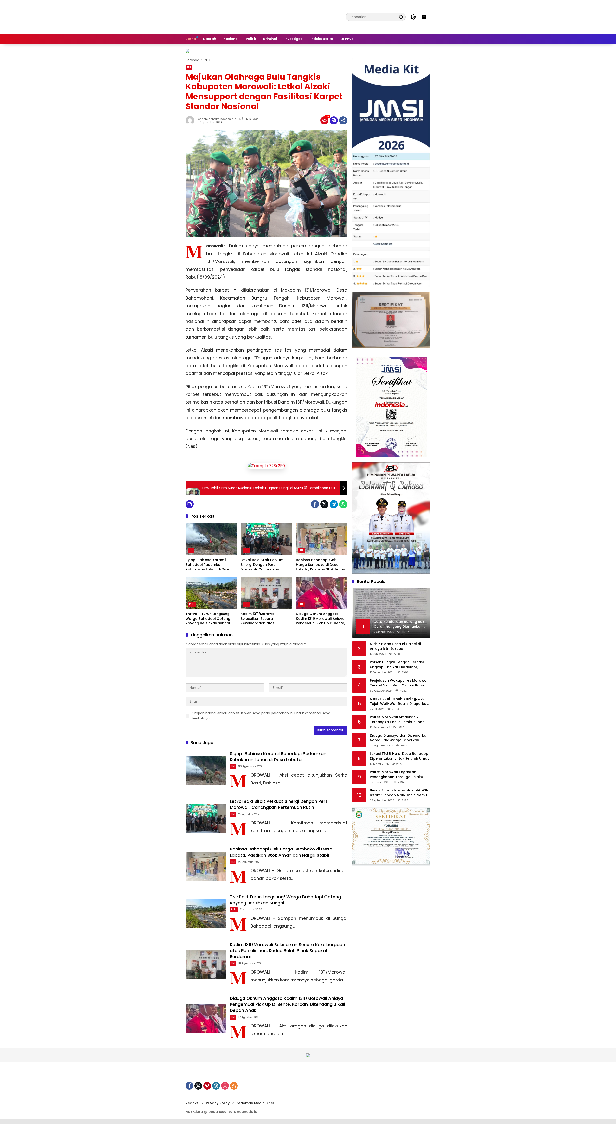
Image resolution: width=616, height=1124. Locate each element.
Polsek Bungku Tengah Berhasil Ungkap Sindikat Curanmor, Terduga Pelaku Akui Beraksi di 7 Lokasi (398, 664)
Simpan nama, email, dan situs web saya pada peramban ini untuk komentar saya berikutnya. (261, 716)
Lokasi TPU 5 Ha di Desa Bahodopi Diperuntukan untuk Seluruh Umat (399, 756)
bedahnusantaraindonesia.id (217, 119)
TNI (189, 67)
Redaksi (192, 1103)
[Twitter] (324, 504)
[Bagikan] (343, 120)
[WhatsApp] (343, 504)
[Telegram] (334, 504)
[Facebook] (315, 504)
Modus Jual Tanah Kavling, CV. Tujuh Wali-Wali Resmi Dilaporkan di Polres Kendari (399, 701)
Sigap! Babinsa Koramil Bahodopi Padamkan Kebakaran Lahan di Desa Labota (208, 565)
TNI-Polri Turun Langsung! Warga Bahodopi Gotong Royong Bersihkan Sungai (208, 619)
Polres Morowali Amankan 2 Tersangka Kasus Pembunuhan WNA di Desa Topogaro (397, 719)
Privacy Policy (218, 1103)
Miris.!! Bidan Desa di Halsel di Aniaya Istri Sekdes (395, 646)
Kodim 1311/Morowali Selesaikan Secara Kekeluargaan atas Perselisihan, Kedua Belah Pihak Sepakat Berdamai (263, 619)
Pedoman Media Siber (255, 1103)
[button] (401, 17)
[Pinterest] (207, 1086)
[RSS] (234, 1086)
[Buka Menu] (424, 17)
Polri (192, 604)
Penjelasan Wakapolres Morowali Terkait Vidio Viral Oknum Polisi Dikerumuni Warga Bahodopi (399, 683)
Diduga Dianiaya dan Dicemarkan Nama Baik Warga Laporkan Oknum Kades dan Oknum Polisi (399, 738)
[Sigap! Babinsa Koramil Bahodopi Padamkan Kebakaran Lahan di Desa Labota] (211, 539)
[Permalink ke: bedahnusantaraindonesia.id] (191, 120)
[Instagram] (225, 1086)
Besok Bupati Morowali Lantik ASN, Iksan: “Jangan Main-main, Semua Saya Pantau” (399, 792)
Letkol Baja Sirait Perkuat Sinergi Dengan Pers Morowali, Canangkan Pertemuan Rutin (262, 565)
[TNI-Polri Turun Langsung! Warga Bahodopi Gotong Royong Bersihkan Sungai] (211, 593)
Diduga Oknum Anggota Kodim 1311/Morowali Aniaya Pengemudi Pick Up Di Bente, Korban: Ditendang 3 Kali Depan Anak (320, 619)
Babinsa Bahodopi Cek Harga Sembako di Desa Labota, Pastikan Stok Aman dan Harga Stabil (320, 565)
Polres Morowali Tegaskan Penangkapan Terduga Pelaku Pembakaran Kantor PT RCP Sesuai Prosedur (400, 774)
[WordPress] (216, 1086)
